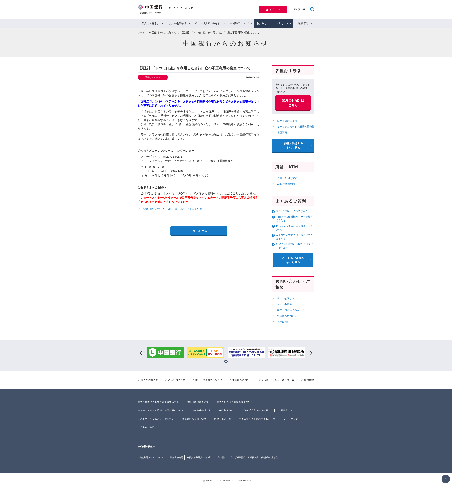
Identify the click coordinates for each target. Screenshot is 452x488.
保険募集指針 (226, 410)
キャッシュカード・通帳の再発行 (295, 126)
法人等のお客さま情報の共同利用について (161, 410)
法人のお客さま (178, 23)
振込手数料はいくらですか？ (292, 211)
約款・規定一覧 (222, 418)
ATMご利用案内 (286, 183)
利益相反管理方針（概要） (256, 410)
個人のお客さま (150, 23)
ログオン (275, 9)
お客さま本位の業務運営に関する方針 (158, 402)
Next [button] (310, 353)
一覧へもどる (198, 231)
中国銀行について (240, 23)
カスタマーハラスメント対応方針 (156, 418)
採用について (284, 321)
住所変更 (282, 132)
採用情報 (303, 23)
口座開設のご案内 (287, 120)
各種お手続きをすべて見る (293, 145)
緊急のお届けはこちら (293, 103)
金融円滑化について (198, 402)
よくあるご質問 (146, 427)
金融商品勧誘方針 (201, 410)
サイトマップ (290, 418)
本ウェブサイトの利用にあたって (257, 418)
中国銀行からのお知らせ (162, 32)
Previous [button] (141, 353)
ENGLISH (299, 9)
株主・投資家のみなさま (208, 23)
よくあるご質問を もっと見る (293, 260)
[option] (165, 353)
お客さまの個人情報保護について (235, 402)
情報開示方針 (285, 410)
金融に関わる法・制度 (194, 418)
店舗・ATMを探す (287, 178)
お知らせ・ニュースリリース (273, 23)
